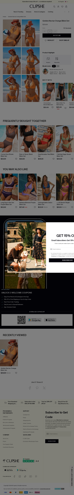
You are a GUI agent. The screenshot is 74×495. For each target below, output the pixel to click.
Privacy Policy (62, 256)
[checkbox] (49, 253)
